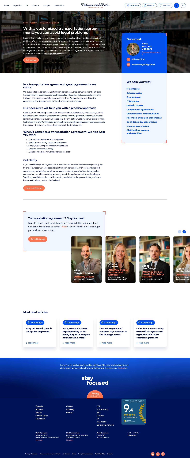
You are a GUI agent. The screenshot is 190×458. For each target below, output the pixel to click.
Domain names (135, 105)
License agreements (138, 126)
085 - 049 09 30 (138, 59)
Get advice (31, 60)
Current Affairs (42, 416)
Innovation (101, 422)
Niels (64, 227)
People (38, 413)
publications (59, 6)
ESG (98, 413)
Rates (74, 454)
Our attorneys (37, 239)
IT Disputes (133, 101)
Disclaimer (66, 454)
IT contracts (133, 89)
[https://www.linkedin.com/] (152, 454)
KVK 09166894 (100, 454)
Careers (69, 406)
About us (39, 410)
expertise (17, 6)
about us (35, 6)
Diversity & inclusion (105, 425)
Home (25, 23)
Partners (100, 416)
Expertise (33, 23)
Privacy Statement (31, 454)
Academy (70, 410)
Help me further (34, 188)
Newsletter (40, 419)
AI (27, 6)
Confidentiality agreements (142, 122)
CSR (98, 406)
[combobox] (183, 5)
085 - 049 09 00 (133, 433)
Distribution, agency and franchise (138, 132)
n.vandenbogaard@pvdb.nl (143, 65)
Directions (39, 440)
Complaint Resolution (85, 454)
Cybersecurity (134, 93)
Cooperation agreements (140, 109)
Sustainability (102, 410)
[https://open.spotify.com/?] (157, 454)
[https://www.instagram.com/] (163, 454)
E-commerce (134, 97)
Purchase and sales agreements (144, 118)
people (47, 6)
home (6, 6)
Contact (121, 368)
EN (183, 5)
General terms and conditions (143, 113)
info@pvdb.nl (132, 435)
